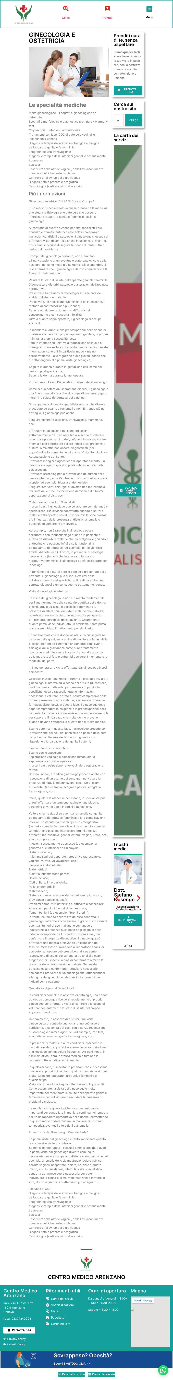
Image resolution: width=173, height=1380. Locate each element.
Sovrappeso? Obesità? (83, 1355)
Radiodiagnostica (128, 909)
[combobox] (119, 120)
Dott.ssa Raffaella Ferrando (124, 894)
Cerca (66, 17)
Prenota (107, 17)
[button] (149, 9)
